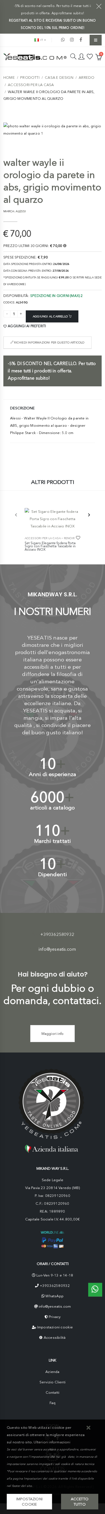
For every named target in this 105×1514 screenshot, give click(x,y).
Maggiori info (52, 1033)
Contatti (53, 1392)
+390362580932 (57, 934)
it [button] (41, 40)
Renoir (69, 538)
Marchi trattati (52, 841)
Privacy (54, 1317)
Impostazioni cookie (55, 1327)
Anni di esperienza (52, 774)
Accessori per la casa (31, 85)
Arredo (86, 77)
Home (9, 77)
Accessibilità (55, 1337)
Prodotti (29, 77)
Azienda (52, 1372)
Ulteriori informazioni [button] (52, 1442)
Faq (53, 1403)
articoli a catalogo (52, 808)
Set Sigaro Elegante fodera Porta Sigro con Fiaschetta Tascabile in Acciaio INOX (50, 546)
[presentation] (16, 515)
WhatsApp (54, 1296)
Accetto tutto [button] (79, 1501)
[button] (88, 1428)
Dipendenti (52, 874)
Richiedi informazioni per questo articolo (48, 342)
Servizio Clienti (52, 1382)
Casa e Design (59, 77)
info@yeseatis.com (57, 949)
